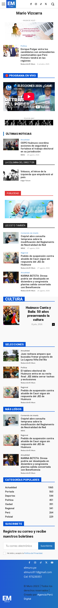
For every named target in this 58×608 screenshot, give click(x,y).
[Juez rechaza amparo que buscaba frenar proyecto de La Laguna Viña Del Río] (11, 355)
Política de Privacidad (33, 553)
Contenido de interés (29, 233)
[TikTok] (40, 4)
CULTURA (14, 299)
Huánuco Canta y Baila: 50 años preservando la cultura (38, 314)
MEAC (23, 155)
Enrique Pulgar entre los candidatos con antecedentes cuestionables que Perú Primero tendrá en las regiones (37, 55)
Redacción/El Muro (28, 64)
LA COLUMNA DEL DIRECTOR (19, 162)
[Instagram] (36, 4)
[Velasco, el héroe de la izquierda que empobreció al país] (11, 175)
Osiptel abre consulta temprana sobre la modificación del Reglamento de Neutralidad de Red (37, 240)
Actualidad (25, 139)
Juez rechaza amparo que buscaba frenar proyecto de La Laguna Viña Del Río (37, 356)
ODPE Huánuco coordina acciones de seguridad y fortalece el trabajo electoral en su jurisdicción (37, 147)
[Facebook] (31, 4)
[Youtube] (52, 562)
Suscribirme (46, 546)
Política (24, 46)
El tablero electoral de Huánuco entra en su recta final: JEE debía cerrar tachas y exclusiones (37, 375)
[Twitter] (45, 4)
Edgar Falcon (25, 180)
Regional (24, 253)
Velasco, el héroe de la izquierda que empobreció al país (37, 174)
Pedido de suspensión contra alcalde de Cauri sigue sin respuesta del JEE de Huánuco (37, 260)
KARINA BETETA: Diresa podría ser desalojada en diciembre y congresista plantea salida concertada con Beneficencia (36, 281)
